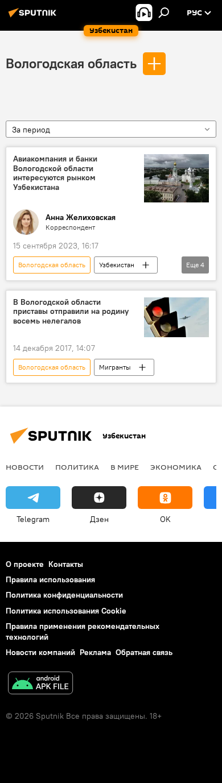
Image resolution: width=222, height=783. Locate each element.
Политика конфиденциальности (64, 595)
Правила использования (50, 579)
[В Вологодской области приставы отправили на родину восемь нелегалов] (176, 317)
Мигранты (115, 367)
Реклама (95, 652)
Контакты (65, 564)
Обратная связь (144, 652)
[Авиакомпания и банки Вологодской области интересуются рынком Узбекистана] (176, 178)
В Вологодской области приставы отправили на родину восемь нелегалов (71, 311)
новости (25, 467)
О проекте (25, 564)
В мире (124, 467)
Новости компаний (40, 652)
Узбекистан (116, 264)
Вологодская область (71, 63)
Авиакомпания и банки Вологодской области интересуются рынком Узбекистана (55, 173)
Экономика (176, 467)
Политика (77, 467)
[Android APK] (40, 684)
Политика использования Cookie (66, 611)
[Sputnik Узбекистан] (34, 17)
